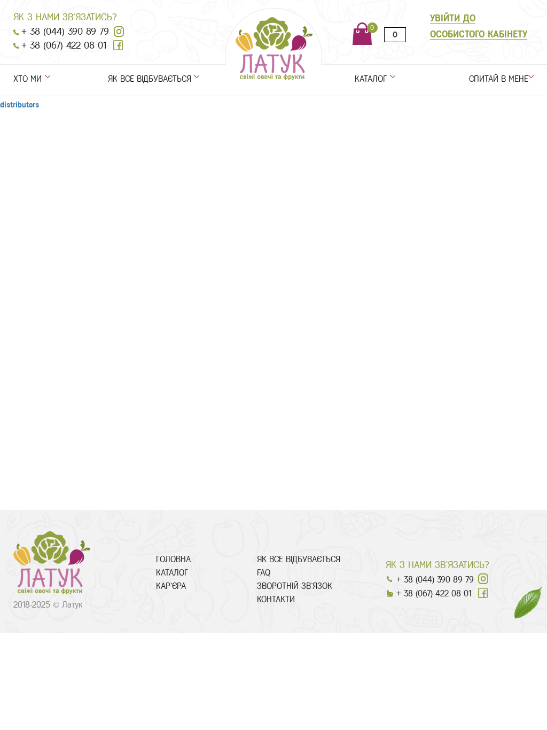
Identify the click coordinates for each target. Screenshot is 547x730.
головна (173, 559)
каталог (371, 79)
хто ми (27, 79)
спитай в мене (501, 79)
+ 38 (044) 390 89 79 (65, 31)
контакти (276, 599)
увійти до (452, 18)
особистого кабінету (478, 34)
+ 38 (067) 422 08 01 (63, 45)
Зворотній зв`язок (294, 586)
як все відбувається (149, 79)
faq (263, 572)
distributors (19, 105)
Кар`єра (171, 586)
